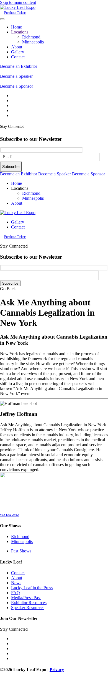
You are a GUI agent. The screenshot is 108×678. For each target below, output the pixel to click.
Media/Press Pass (26, 597)
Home (16, 27)
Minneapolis (33, 42)
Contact (18, 56)
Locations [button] (19, 188)
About (16, 47)
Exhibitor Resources (29, 602)
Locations (19, 32)
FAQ (15, 592)
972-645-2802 (9, 514)
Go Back (8, 288)
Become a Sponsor (16, 86)
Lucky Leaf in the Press (32, 587)
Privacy (57, 669)
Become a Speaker (16, 76)
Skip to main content (18, 2)
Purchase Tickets (15, 13)
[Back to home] (17, 7)
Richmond (31, 37)
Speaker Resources (27, 607)
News (16, 582)
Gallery (17, 52)
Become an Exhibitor (18, 66)
